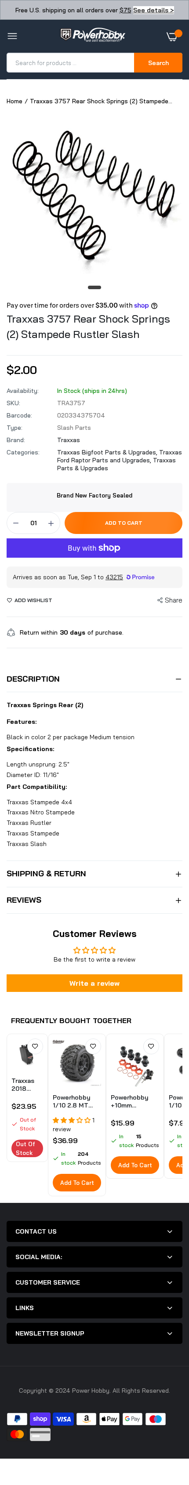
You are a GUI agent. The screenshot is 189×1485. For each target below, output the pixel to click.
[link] (35, 1046)
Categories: (23, 452)
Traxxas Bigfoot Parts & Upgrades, (108, 452)
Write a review (94, 983)
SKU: (13, 403)
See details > (153, 10)
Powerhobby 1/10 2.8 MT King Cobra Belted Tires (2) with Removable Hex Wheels (77, 1101)
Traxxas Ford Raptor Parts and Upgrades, (119, 456)
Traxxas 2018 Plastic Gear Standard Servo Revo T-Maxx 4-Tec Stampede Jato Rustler (27, 1085)
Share (173, 600)
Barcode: (19, 415)
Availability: (23, 391)
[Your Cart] (174, 36)
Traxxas (68, 440)
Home (14, 101)
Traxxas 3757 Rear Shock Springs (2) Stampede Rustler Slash (88, 326)
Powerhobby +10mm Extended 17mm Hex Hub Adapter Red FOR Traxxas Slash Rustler (135, 1101)
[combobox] (71, 63)
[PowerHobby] (92, 36)
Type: (14, 428)
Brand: (16, 440)
